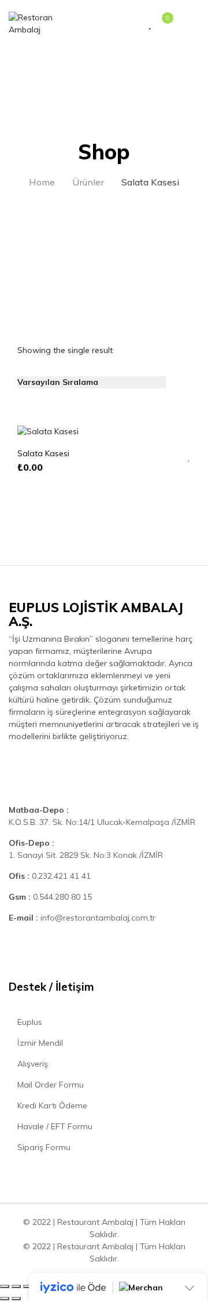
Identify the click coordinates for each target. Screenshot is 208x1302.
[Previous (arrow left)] (4, 1298)
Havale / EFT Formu (53, 1126)
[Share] (16, 1286)
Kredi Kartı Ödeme (51, 1105)
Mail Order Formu (49, 1084)
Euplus (28, 1022)
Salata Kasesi (43, 453)
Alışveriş (31, 1064)
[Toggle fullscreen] (27, 1286)
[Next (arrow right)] (16, 1298)
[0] (161, 24)
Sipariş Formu (42, 1147)
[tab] (181, 375)
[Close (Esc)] (4, 1286)
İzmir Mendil (39, 1043)
